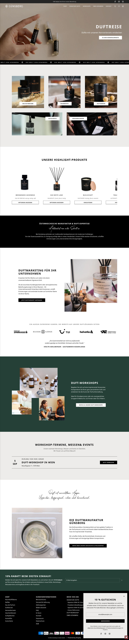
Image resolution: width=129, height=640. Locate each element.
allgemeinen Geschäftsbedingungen (96, 628)
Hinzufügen (88, 202)
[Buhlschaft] (88, 179)
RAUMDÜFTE (65, 103)
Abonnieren (105, 621)
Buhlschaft (88, 195)
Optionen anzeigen (25, 202)
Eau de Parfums (27, 103)
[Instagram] (119, 1)
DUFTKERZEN (101, 103)
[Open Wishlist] (126, 637)
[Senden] (122, 580)
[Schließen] (124, 596)
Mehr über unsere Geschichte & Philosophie (88, 545)
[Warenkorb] (123, 6)
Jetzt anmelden (108, 462)
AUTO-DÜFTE (52, 118)
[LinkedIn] (123, 1)
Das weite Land (56, 195)
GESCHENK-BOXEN (78, 118)
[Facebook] (115, 1)
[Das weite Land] (56, 179)
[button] (14, 185)
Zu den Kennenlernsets (110, 37)
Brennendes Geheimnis (25, 195)
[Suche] (115, 6)
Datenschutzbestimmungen (114, 628)
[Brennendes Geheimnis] (25, 179)
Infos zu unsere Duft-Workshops (91, 405)
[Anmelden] (119, 6)
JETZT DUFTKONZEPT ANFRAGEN (32, 300)
